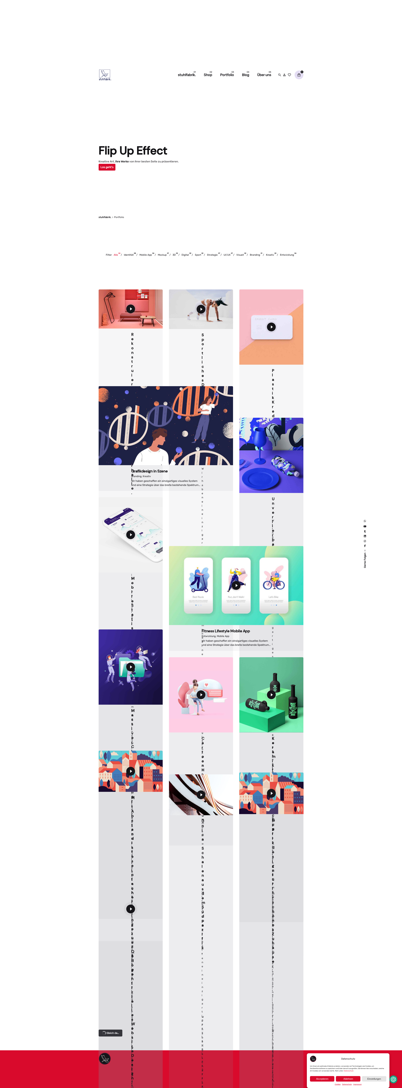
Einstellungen (374, 1078)
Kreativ (147, 1015)
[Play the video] (130, 309)
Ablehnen (348, 1078)
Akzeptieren (322, 1078)
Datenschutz (348, 1071)
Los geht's (107, 167)
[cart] (299, 75)
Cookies (338, 1084)
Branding (136, 1015)
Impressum (357, 1084)
